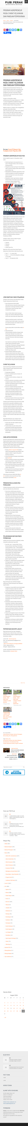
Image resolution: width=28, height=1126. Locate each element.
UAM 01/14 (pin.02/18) (13, 449)
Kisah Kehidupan (10, 926)
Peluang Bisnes (14, 735)
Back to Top (23, 682)
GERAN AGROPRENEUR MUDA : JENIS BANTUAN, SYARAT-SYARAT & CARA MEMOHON (17, 699)
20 (14, 1008)
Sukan (8, 941)
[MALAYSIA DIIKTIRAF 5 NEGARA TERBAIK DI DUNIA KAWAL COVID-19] (21, 757)
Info (9, 735)
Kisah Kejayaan (10, 929)
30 (23, 1011)
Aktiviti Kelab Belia (11, 859)
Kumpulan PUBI (10, 868)
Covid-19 (8, 883)
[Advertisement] (14, 49)
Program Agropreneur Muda (9, 743)
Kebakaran (9, 910)
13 (14, 1005)
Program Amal (10, 877)
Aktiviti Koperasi (10, 862)
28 (17, 1011)
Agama (8, 889)
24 (4, 1011)
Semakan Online (13, 651)
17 (4, 1008)
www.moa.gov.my (12, 638)
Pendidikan (9, 935)
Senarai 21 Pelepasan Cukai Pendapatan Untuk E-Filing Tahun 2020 (12, 150)
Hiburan (8, 904)
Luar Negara (9, 932)
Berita (7, 852)
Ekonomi (9, 901)
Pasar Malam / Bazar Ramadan (13, 874)
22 (20, 1008)
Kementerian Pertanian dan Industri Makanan (12, 740)
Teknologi (9, 944)
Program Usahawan (19, 743)
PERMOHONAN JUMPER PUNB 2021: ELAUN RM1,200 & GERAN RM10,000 (7, 715)
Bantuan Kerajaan (9, 734)
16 (23, 1005)
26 (10, 1011)
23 (23, 1008)
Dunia (8, 898)
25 (7, 1011)
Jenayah (8, 907)
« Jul (5, 1017)
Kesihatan (9, 919)
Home (4, 20)
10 (4, 1005)
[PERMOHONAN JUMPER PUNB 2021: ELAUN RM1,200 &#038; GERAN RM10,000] (7, 709)
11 (7, 1005)
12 (10, 1005)
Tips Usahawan (9, 956)
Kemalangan (9, 916)
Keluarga (9, 913)
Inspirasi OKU (8, 947)
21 (17, 1008)
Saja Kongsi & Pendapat (12, 938)
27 (14, 1011)
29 (20, 1011)
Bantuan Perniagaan (18, 734)
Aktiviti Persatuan (11, 865)
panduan (10, 457)
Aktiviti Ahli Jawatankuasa (12, 855)
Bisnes (4, 735)
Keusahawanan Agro (14, 741)
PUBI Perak (14, 3)
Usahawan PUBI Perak (11, 880)
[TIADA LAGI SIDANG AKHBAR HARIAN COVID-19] (6, 752)
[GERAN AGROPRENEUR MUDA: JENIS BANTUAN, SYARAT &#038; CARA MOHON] (7, 691)
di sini (15, 477)
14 (17, 1005)
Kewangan (9, 923)
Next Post (14, 754)
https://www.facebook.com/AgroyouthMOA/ (13, 643)
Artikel (11, 20)
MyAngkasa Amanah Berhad (13, 871)
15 (20, 1005)
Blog (8, 20)
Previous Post (14, 748)
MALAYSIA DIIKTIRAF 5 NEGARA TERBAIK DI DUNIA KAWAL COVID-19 (11, 757)
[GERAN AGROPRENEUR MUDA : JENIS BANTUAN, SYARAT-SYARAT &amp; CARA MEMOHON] (17, 691)
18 (7, 1008)
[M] (6, 816)
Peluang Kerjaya (9, 953)
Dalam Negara (10, 895)
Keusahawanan (6, 741)
